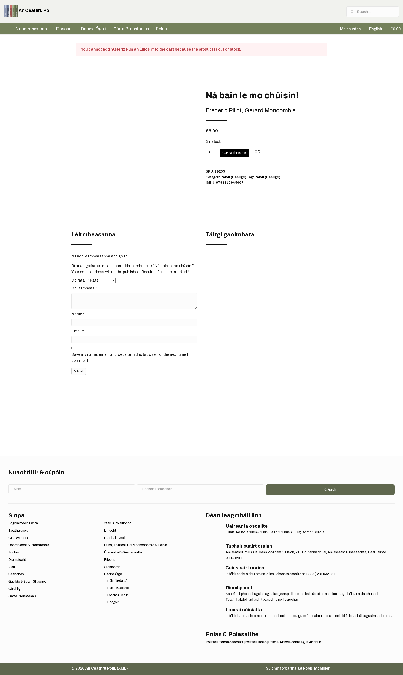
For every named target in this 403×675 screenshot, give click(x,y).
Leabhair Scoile (118, 595)
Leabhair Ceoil (114, 538)
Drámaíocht (17, 559)
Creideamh (112, 567)
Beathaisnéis (18, 530)
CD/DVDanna (18, 538)
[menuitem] (348, 29)
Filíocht (109, 559)
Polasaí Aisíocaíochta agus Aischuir (294, 642)
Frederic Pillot (224, 110)
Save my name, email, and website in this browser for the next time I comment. (129, 357)
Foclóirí (13, 552)
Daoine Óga (113, 574)
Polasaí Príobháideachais (224, 642)
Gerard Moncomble (270, 110)
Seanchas (16, 574)
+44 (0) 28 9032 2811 (321, 574)
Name (77, 314)
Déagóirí (113, 602)
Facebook (278, 616)
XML (122, 668)
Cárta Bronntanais (22, 596)
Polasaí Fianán (256, 642)
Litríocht (110, 530)
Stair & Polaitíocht (117, 523)
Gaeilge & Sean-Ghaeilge (27, 581)
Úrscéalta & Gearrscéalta (123, 552)
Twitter (316, 616)
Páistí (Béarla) (117, 580)
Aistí (11, 567)
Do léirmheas (84, 288)
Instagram (298, 616)
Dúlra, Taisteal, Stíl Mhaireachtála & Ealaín (135, 545)
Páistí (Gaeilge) (233, 177)
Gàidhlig (14, 589)
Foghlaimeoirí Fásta (23, 523)
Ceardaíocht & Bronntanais (28, 545)
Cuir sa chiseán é (234, 153)
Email (77, 331)
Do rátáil (80, 280)
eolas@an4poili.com (285, 594)
